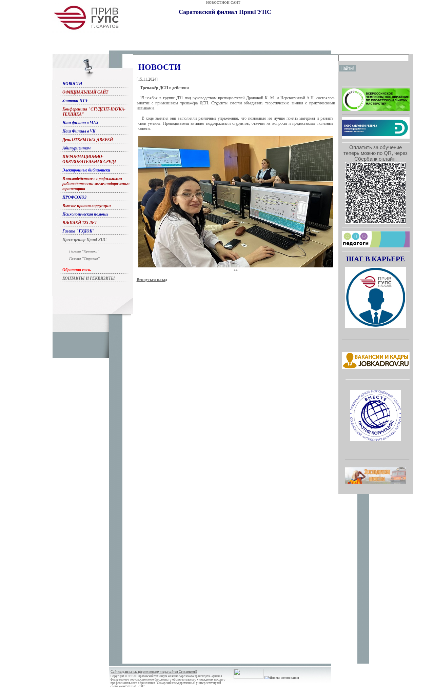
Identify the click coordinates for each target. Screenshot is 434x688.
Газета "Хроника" (84, 251)
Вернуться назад (152, 279)
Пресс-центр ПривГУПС (84, 239)
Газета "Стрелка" (84, 259)
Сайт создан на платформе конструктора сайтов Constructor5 (154, 671)
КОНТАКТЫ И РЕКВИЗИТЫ (88, 278)
